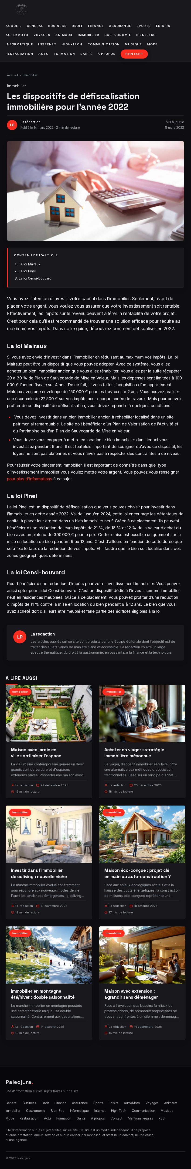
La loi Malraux (29, 264)
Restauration (19, 54)
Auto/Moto (17, 35)
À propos (107, 54)
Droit (77, 26)
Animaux (64, 35)
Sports (143, 26)
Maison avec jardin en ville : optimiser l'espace (36, 753)
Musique (133, 44)
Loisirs (163, 26)
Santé (86, 54)
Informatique (19, 44)
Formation (64, 54)
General (35, 26)
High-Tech (71, 44)
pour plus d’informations (29, 478)
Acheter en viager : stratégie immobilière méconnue (134, 753)
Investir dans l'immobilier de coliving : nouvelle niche (39, 873)
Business (57, 26)
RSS (162, 1118)
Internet (47, 44)
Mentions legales (140, 1118)
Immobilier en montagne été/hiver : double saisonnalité (43, 994)
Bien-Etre (146, 35)
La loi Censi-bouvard (35, 278)
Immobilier (88, 35)
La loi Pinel (27, 271)
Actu (43, 54)
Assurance (120, 26)
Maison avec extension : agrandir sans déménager (131, 994)
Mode (152, 44)
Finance (96, 26)
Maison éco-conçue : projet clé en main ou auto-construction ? (137, 873)
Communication (104, 44)
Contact (134, 54)
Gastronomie (117, 35)
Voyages (42, 35)
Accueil (14, 26)
